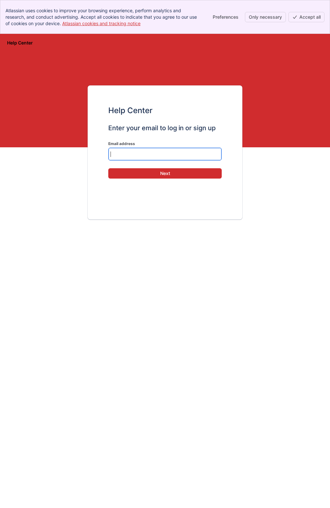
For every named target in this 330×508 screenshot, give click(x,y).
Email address (121, 143)
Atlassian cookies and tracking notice (101, 23)
